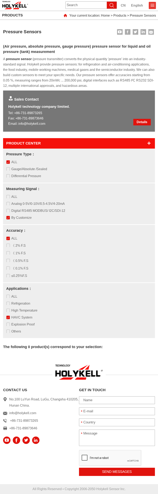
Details (142, 122)
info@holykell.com (31, 123)
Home (105, 15)
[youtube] (120, 32)
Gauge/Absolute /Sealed (29, 169)
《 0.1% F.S (19, 268)
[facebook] (127, 32)
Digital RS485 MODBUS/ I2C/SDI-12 (38, 210)
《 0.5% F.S (19, 260)
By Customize (21, 217)
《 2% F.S (18, 245)
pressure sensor (19, 59)
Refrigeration (20, 303)
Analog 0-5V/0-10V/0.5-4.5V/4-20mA (38, 203)
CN (123, 5)
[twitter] (135, 32)
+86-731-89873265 (28, 113)
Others (16, 331)
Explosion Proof (23, 324)
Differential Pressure (26, 176)
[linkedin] (143, 32)
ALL (14, 162)
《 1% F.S (18, 253)
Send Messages (117, 472)
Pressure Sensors (143, 15)
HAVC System (21, 317)
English (137, 5)
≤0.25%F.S (19, 275)
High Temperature (24, 310)
